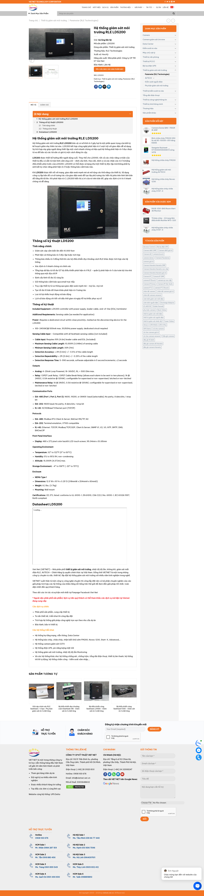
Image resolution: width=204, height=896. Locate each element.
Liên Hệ (165, 7)
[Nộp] (174, 13)
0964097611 (89, 857)
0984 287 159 (50, 847)
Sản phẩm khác (149, 113)
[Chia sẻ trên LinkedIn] (109, 87)
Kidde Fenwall (158, 306)
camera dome (148, 258)
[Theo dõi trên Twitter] (167, 2)
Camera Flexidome (162, 258)
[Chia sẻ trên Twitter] (100, 87)
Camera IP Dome (149, 284)
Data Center (148, 44)
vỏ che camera (158, 329)
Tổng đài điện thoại (151, 95)
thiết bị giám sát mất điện (152, 314)
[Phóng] (32, 60)
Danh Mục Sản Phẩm (39, 13)
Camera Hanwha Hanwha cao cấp (155, 269)
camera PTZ (147, 288)
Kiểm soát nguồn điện (154, 82)
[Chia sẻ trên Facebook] (96, 87)
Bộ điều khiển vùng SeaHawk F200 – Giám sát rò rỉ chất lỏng (124, 708)
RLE (39, 572)
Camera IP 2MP (158, 276)
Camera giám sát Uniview (154, 39)
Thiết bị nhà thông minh (153, 104)
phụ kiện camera (149, 310)
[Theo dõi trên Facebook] (165, 2)
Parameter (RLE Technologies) (84, 20)
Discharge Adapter (167, 303)
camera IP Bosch (149, 280)
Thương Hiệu (125, 7)
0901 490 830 (53, 877)
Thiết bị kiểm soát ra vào (153, 91)
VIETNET (36, 581)
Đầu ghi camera (168, 336)
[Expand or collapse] (130, 113)
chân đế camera (149, 291)
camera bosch (158, 254)
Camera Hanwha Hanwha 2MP (154, 265)
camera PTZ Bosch (162, 288)
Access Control (149, 247)
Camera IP (147, 276)
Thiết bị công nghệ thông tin (155, 100)
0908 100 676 (79, 773)
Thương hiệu (148, 108)
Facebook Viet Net (89, 592)
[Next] (86, 44)
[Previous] (33, 44)
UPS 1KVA (153, 325)
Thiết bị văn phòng (151, 57)
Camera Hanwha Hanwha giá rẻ (154, 273)
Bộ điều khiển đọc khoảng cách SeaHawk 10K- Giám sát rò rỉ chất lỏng (69, 708)
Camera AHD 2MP (149, 250)
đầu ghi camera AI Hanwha (153, 344)
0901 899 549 (51, 867)
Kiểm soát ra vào (150, 48)
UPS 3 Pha (162, 325)
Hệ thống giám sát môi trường (45, 143)
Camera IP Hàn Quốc (165, 284)
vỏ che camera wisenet (151, 336)
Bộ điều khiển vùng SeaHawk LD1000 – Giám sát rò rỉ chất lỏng (96, 708)
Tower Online (169, 321)
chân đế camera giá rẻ (165, 291)
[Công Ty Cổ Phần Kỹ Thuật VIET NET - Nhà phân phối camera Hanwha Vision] (33, 7)
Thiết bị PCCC (149, 61)
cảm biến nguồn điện (150, 303)
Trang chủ (33, 20)
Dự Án (158, 7)
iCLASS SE (147, 306)
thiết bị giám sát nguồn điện (153, 317)
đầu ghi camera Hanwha (152, 347)
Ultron (145, 325)
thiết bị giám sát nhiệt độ (152, 321)
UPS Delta (147, 329)
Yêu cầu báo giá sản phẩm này (109, 69)
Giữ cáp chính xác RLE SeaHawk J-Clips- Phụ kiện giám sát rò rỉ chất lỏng (41, 708)
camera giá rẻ (148, 261)
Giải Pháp (138, 7)
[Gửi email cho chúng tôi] (169, 2)
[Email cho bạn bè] (104, 87)
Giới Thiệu (97, 7)
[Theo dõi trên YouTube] (174, 2)
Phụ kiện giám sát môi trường (156, 86)
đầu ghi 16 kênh (148, 340)
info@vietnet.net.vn (81, 778)
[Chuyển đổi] (175, 35)
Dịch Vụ (105, 7)
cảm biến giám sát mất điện (153, 299)
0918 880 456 (48, 857)
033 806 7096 (88, 847)
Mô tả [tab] (33, 105)
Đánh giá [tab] (44, 105)
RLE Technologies (114, 51)
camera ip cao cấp (164, 280)
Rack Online (162, 310)
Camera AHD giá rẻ (165, 250)
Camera (146, 35)
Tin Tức (149, 7)
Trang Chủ (86, 7)
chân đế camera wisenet (152, 295)
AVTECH (148, 78)
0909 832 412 (92, 867)
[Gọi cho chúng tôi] (114, 774)
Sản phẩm (114, 7)
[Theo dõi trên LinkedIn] (171, 2)
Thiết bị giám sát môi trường (54, 20)
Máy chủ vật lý (149, 53)
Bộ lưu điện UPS (149, 66)
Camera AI (147, 254)
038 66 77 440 (93, 838)
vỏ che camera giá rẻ (151, 332)
